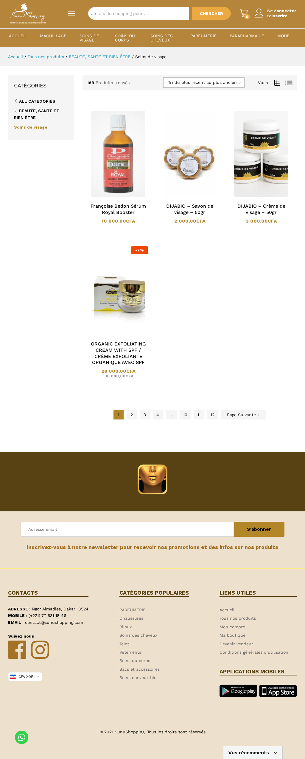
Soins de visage (89, 38)
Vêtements (130, 652)
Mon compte (232, 626)
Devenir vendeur (236, 643)
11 (198, 414)
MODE (283, 36)
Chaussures (131, 618)
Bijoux (125, 626)
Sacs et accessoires (139, 669)
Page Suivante (242, 414)
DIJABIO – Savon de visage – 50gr (189, 209)
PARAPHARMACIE (247, 36)
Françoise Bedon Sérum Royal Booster (118, 209)
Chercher (211, 13)
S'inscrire (277, 15)
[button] (110, 196)
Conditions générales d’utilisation (254, 652)
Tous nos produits (238, 618)
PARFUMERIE (203, 36)
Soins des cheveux (161, 38)
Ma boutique (232, 635)
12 (212, 414)
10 (185, 414)
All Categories (37, 101)
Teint (124, 643)
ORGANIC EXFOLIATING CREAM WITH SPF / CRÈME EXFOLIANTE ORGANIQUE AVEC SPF (118, 353)
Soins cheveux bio (137, 677)
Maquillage (53, 36)
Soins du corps (125, 38)
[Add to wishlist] (124, 196)
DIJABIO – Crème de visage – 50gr (261, 209)
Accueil (18, 36)
